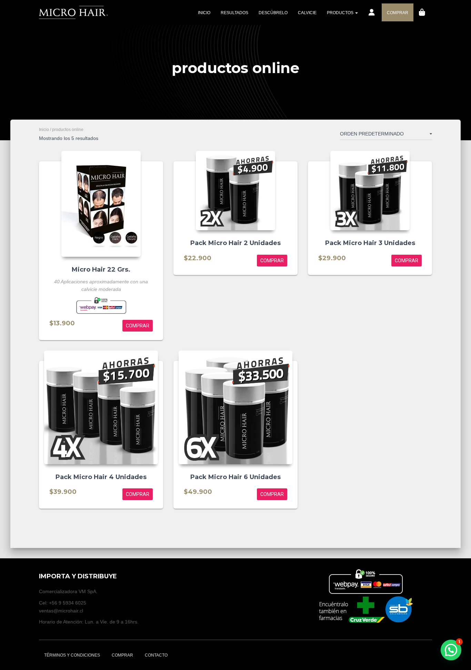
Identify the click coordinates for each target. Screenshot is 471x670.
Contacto (156, 655)
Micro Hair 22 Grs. (101, 269)
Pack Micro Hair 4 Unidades (101, 477)
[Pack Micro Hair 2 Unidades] (235, 190)
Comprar (122, 655)
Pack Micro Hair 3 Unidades (370, 243)
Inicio (204, 12)
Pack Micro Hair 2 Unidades (235, 243)
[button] (451, 650)
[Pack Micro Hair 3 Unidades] (370, 190)
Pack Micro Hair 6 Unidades (235, 477)
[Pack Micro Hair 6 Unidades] (235, 407)
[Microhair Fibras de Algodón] (73, 12)
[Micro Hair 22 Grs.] (101, 204)
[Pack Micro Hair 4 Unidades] (101, 407)
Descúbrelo (273, 12)
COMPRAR (397, 12)
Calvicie (307, 12)
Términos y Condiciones (72, 655)
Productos (340, 12)
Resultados (234, 12)
